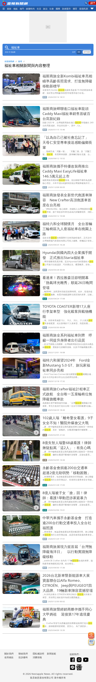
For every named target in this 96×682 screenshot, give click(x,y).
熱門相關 (87, 52)
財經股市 (66, 8)
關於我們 (9, 653)
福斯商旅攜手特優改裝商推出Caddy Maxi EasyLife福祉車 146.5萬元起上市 (66, 171)
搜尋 (20, 61)
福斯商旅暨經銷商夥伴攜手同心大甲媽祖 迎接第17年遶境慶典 (67, 614)
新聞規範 (51, 653)
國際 (58, 8)
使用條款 (9, 657)
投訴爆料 (23, 657)
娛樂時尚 (30, 8)
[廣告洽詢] (91, 642)
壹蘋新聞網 (9, 61)
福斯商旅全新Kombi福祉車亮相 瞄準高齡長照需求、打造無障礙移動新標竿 (69, 81)
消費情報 (37, 657)
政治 (45, 8)
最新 (9, 8)
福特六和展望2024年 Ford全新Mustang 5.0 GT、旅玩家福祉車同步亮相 (66, 365)
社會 (52, 8)
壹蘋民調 (83, 8)
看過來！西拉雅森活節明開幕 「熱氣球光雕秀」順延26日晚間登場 (67, 282)
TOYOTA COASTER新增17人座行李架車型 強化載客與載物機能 (67, 311)
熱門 (22, 8)
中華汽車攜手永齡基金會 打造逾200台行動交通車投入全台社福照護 (67, 522)
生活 (39, 8)
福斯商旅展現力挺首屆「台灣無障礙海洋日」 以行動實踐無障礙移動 (67, 551)
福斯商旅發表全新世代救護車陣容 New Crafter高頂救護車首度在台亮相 (67, 200)
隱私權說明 (37, 653)
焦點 (15, 8)
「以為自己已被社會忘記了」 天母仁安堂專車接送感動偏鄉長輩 (67, 142)
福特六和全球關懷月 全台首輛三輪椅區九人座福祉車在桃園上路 (67, 228)
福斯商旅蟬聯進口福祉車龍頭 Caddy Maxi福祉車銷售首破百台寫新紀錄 (67, 113)
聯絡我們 (23, 653)
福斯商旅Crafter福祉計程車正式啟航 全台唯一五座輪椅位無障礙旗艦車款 (67, 394)
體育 (75, 8)
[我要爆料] (91, 635)
